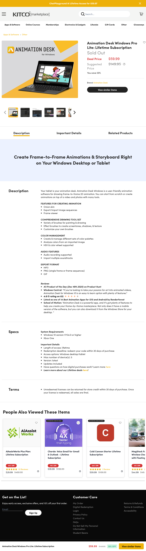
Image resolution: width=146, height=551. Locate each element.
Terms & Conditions (134, 506)
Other (124, 24)
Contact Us (78, 518)
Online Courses (33, 24)
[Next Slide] (74, 112)
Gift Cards (110, 24)
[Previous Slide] (5, 112)
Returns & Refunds (133, 503)
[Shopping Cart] (141, 14)
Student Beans (80, 532)
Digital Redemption (83, 506)
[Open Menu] (4, 14)
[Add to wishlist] (144, 42)
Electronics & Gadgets (75, 24)
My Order (78, 503)
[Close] (140, 3)
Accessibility (130, 510)
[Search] (83, 14)
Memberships (52, 24)
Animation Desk (100, 82)
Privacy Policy (80, 514)
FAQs (75, 522)
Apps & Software (12, 24)
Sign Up (33, 512)
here (108, 366)
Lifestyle (94, 24)
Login (76, 510)
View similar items (107, 89)
